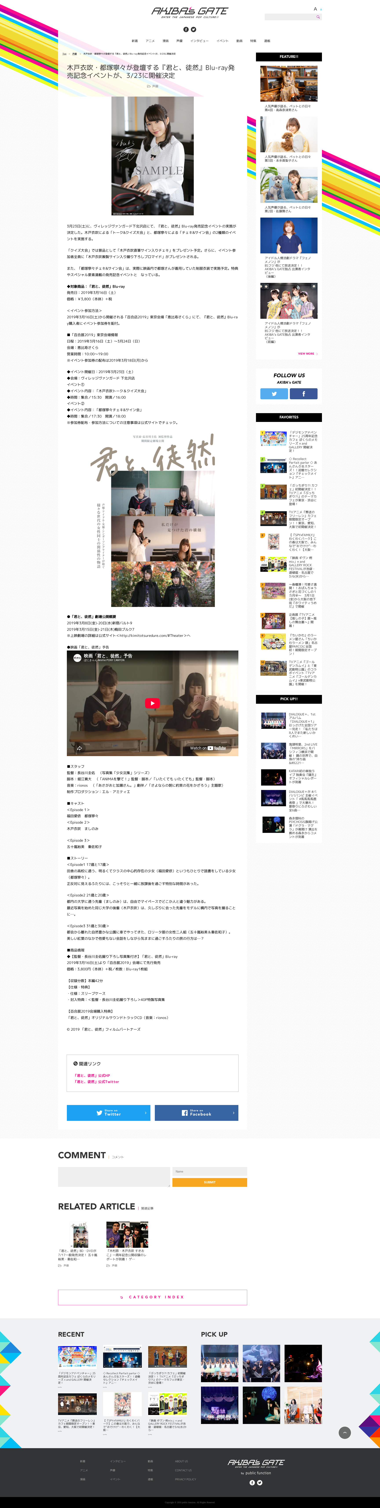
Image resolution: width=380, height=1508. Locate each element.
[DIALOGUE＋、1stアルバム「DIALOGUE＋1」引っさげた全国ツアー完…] (219, 1364)
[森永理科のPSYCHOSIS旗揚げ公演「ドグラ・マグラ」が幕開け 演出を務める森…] (261, 1406)
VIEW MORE (306, 354)
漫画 (166, 41)
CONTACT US (183, 1470)
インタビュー (199, 41)
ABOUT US (181, 1461)
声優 (179, 41)
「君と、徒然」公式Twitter (96, 1081)
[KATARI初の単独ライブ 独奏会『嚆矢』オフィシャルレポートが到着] (303, 1364)
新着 (135, 41)
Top (64, 53)
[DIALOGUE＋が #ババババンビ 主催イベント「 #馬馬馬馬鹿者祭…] (219, 1406)
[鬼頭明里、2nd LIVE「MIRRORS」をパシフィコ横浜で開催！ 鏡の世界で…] (261, 1364)
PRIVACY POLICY (185, 1479)
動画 (239, 41)
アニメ (150, 41)
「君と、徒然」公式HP (91, 1075)
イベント (222, 41)
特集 (253, 41)
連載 (267, 41)
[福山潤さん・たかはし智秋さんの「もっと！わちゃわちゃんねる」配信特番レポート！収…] (303, 1406)
